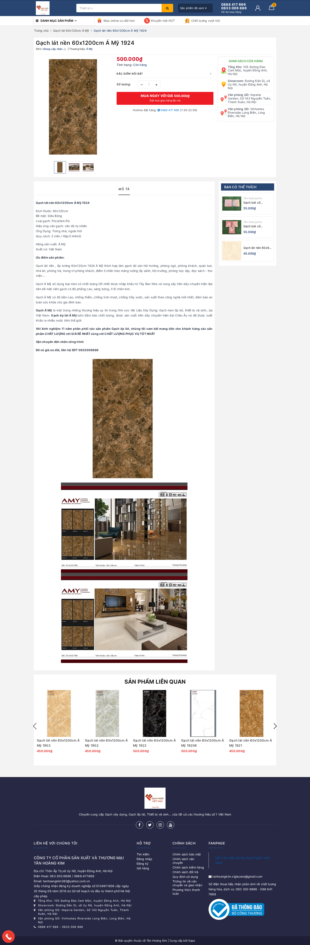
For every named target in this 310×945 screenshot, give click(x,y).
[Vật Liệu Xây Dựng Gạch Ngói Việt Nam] (54, 8)
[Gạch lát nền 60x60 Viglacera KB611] (231, 250)
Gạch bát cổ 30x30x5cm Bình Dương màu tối (255, 203)
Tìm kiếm (143, 854)
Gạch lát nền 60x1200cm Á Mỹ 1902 (106, 742)
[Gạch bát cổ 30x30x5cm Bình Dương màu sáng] (231, 227)
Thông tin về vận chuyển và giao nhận (187, 883)
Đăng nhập (144, 859)
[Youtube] (170, 825)
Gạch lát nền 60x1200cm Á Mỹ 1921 (250, 742)
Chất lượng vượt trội (205, 20)
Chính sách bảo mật (187, 854)
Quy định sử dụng (185, 876)
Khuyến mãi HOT (163, 20)
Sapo (191, 940)
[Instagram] (160, 825)
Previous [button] (35, 726)
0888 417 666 (169, 110)
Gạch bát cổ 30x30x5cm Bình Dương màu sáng (255, 226)
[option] (74, 107)
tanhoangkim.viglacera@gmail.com (237, 876)
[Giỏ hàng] (271, 9)
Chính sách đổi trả (185, 872)
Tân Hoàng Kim (252, 198)
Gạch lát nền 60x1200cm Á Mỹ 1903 (58, 742)
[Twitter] (150, 825)
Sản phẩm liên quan (155, 681)
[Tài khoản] (257, 8)
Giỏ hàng (143, 868)
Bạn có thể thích (240, 187)
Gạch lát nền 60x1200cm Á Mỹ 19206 (202, 742)
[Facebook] (139, 825)
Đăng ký (143, 863)
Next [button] (275, 726)
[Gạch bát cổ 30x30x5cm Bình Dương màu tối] (231, 203)
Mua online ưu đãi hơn (119, 20)
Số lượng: (124, 84)
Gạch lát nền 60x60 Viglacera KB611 (257, 248)
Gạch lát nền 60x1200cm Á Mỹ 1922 (154, 742)
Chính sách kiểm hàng (188, 867)
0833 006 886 (72, 927)
